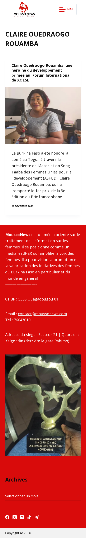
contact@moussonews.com (42, 313)
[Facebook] (7, 517)
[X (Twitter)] (15, 517)
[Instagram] (22, 517)
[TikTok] (29, 517)
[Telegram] (36, 517)
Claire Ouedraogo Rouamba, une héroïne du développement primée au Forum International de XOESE (41, 73)
